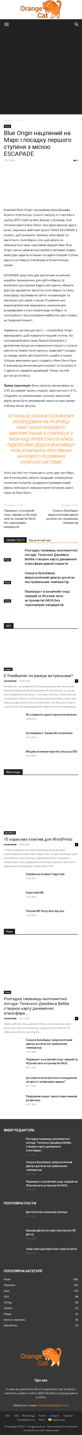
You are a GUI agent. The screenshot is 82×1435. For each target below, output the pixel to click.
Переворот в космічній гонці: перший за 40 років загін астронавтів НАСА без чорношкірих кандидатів (20, 519)
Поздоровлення (26, 1419)
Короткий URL (35, 892)
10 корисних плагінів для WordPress (38, 839)
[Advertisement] (41, 73)
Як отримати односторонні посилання (51, 714)
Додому (8, 120)
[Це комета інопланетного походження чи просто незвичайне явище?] (13, 1082)
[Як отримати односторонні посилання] (13, 719)
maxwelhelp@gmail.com (53, 1405)
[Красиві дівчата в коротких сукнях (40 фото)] (13, 1235)
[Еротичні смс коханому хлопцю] (13, 1217)
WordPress (10, 832)
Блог (8, 1415)
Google (8, 669)
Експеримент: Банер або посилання (49, 733)
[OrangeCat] (41, 9)
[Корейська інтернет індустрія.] (13, 879)
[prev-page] (6, 614)
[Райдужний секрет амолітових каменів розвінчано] (13, 1101)
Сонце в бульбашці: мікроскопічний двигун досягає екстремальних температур (62, 517)
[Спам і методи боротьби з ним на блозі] (12, 1253)
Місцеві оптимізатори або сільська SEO (51, 751)
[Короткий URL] (13, 897)
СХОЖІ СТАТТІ (15, 540)
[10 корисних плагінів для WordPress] (41, 807)
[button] (6, 24)
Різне (19, 120)
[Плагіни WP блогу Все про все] (13, 916)
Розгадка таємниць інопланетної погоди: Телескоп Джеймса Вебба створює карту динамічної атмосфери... (36, 1006)
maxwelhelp (10, 680)
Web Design (28, 1415)
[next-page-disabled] (12, 614)
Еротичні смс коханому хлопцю (46, 1212)
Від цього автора (40, 540)
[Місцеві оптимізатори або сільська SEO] (13, 756)
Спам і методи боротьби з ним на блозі (51, 1248)
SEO (16, 1415)
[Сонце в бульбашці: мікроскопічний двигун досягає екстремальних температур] (13, 577)
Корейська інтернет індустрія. (45, 874)
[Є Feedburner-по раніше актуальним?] (41, 652)
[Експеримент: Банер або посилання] (13, 738)
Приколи (68, 1415)
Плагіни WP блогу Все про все (45, 911)
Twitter (42, 1415)
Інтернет (55, 1415)
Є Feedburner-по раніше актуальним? (38, 675)
